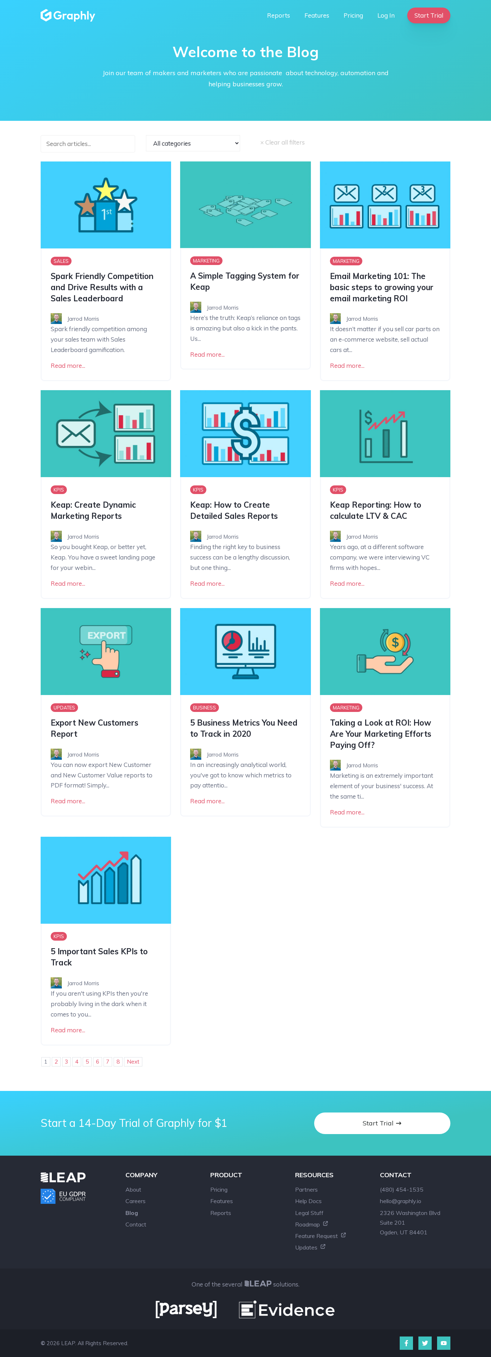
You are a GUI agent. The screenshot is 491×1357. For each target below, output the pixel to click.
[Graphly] (70, 15)
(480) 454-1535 (401, 1189)
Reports (278, 15)
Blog (131, 1212)
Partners (306, 1189)
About (133, 1189)
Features (316, 15)
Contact (135, 1224)
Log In (386, 15)
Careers (135, 1201)
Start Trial (428, 15)
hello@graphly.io (400, 1201)
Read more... (68, 365)
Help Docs (308, 1201)
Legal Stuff (309, 1212)
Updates (307, 1247)
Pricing (353, 15)
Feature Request (317, 1235)
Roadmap (308, 1224)
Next (133, 1061)
